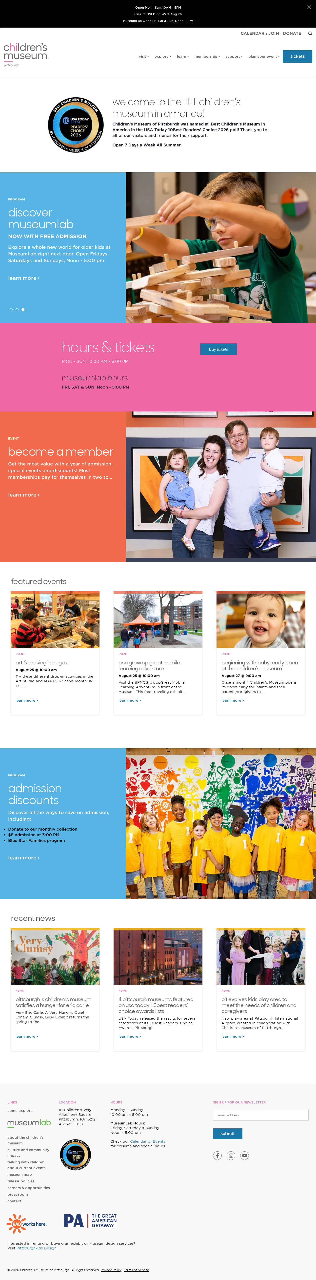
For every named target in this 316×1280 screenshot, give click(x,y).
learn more (22, 278)
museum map (19, 1174)
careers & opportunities (28, 1188)
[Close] (309, 7)
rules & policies (20, 1181)
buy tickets (218, 349)
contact (14, 1201)
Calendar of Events (147, 1141)
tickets (298, 56)
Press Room (17, 1194)
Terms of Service (136, 1270)
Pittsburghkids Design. (37, 1248)
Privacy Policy (111, 1270)
